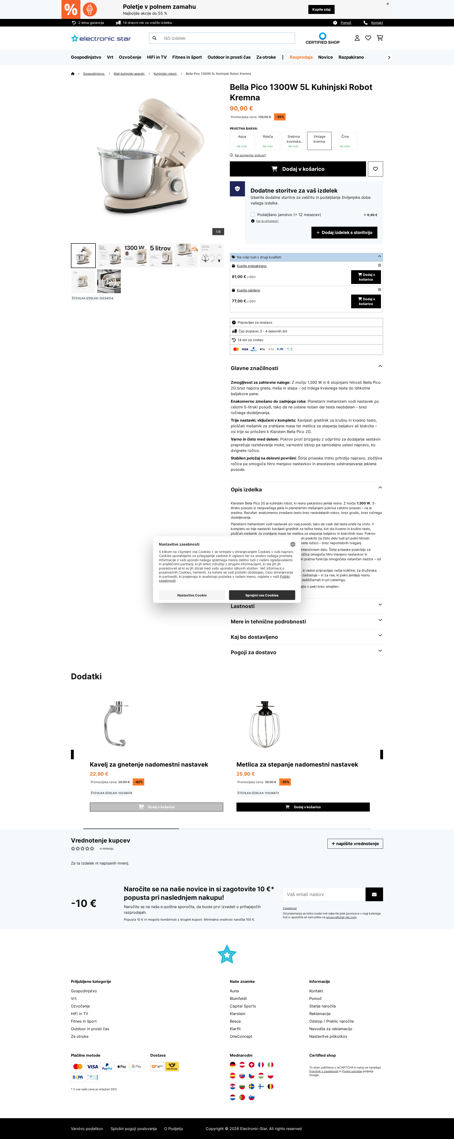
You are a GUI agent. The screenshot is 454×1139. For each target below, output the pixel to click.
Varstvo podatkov (87, 1128)
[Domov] (77, 73)
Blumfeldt (238, 998)
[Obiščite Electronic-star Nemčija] (233, 1065)
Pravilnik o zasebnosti (323, 1071)
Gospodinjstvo (94, 73)
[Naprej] (389, 57)
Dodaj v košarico (303, 169)
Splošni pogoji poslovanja (134, 1128)
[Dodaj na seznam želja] (375, 169)
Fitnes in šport (84, 1021)
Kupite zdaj (321, 9)
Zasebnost (290, 908)
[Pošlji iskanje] (154, 38)
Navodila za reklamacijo (330, 1028)
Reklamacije (320, 1013)
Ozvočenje (80, 1006)
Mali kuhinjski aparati (129, 73)
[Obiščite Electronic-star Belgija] (270, 1086)
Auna (234, 991)
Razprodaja (301, 57)
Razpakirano (351, 57)
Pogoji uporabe (352, 1071)
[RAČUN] (357, 38)
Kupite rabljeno (248, 290)
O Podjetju (173, 1128)
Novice (325, 57)
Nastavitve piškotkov (328, 1036)
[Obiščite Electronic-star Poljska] (270, 1075)
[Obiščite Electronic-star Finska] (261, 1086)
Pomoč (346, 23)
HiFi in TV (79, 1013)
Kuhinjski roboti (165, 73)
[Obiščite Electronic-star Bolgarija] (242, 1086)
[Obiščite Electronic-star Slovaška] (242, 1075)
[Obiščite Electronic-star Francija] (261, 1065)
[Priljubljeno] (368, 38)
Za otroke (79, 1036)
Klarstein (237, 1013)
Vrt (74, 998)
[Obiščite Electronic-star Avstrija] (242, 1065)
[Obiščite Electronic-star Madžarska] (261, 1075)
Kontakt (377, 23)
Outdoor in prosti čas (90, 1028)
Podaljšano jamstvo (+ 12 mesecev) (289, 214)
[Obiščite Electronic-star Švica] (251, 1065)
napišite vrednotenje (357, 843)
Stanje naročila (322, 1006)
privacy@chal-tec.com (341, 917)
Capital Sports (243, 1006)
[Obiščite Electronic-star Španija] (233, 1075)
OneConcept (241, 1036)
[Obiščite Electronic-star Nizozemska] (233, 1097)
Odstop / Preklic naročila (331, 1021)
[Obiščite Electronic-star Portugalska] (242, 1097)
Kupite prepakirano (251, 266)
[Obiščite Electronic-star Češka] (251, 1075)
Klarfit (235, 1028)
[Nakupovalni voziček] (380, 38)
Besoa (235, 1021)
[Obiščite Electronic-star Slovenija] (251, 1097)
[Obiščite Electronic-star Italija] (270, 1065)
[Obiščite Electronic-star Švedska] (251, 1086)
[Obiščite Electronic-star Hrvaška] (233, 1086)
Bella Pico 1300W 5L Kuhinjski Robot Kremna (218, 73)
